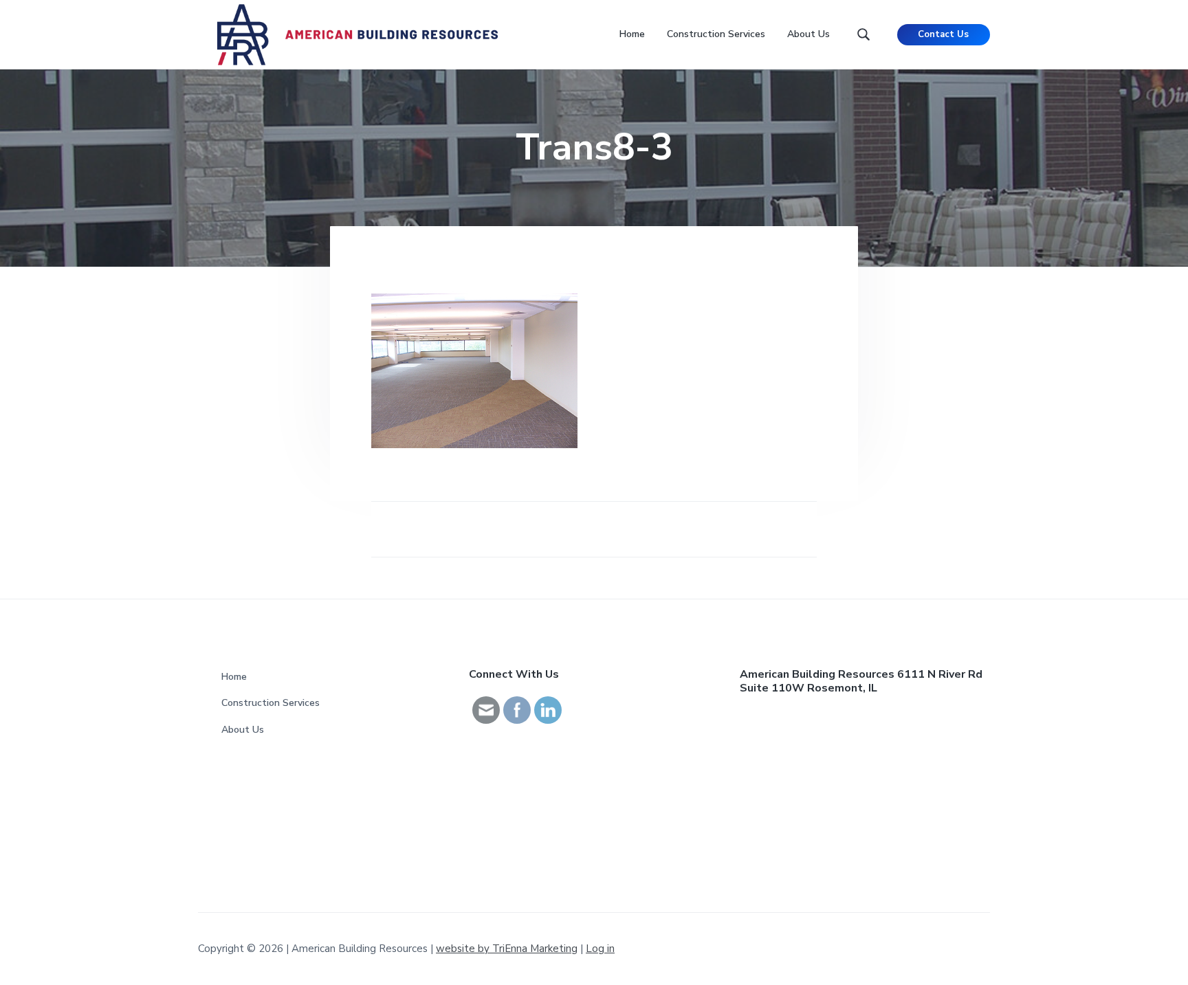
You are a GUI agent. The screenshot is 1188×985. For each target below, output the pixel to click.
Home (234, 676)
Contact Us (943, 34)
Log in (600, 948)
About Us (242, 729)
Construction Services (270, 702)
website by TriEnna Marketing (507, 948)
